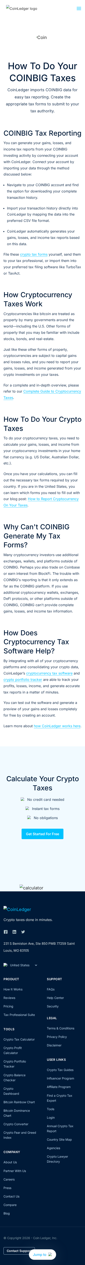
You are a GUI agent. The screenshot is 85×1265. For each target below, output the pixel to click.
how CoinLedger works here (57, 726)
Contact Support (19, 1251)
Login (51, 1117)
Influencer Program (60, 1078)
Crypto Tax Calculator (19, 1039)
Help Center (55, 998)
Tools (50, 1109)
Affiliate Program (59, 1087)
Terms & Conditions (60, 1028)
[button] (79, 9)
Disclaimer (54, 1045)
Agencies (53, 1148)
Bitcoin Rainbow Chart (19, 1102)
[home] (27, 8)
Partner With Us (14, 1171)
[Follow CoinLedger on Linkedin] (14, 932)
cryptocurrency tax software (49, 673)
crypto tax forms (34, 254)
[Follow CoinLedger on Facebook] (5, 932)
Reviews (9, 998)
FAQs (50, 989)
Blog (6, 1213)
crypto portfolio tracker (22, 679)
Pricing (8, 1006)
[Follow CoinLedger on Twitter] (23, 932)
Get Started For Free (42, 834)
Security (53, 1006)
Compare (10, 1205)
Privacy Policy (57, 1037)
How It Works (12, 989)
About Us (10, 1162)
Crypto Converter (15, 1124)
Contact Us (11, 1196)
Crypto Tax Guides (60, 1070)
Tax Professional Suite (19, 1015)
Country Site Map (59, 1139)
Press (7, 1188)
